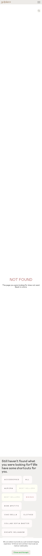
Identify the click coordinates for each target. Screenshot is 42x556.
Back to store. (21, 287)
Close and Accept (21, 552)
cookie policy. (24, 546)
